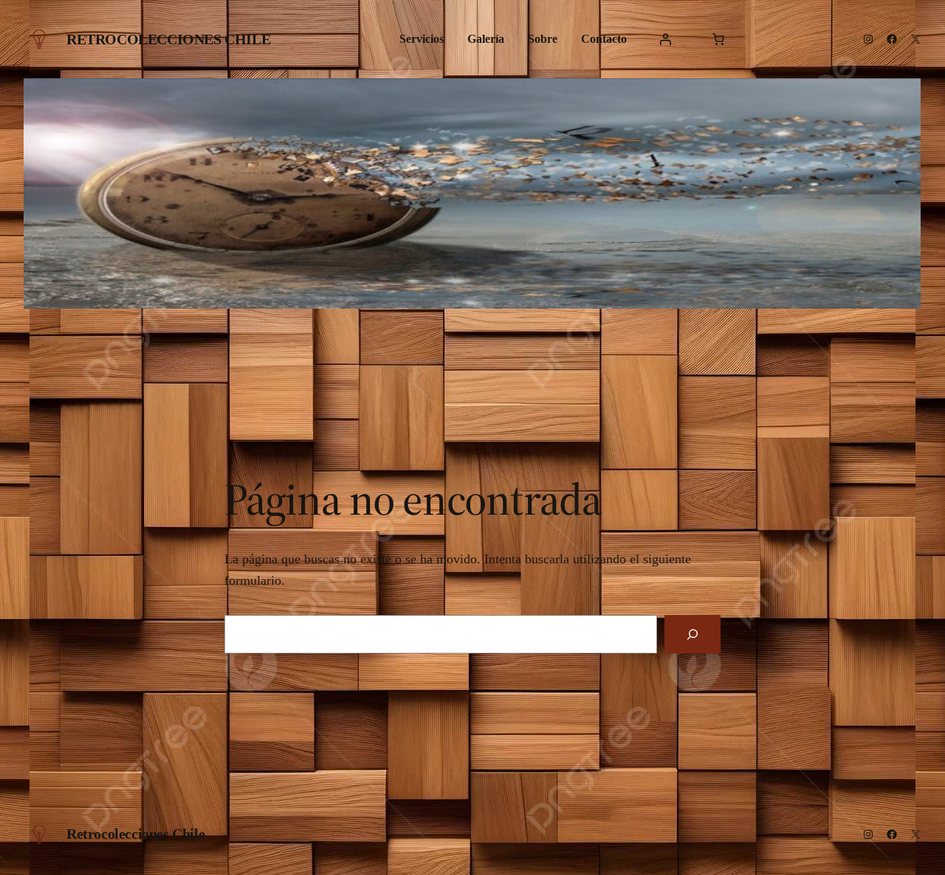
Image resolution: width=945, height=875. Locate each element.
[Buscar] (692, 634)
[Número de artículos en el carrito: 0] (718, 39)
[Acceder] (665, 39)
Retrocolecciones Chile (168, 39)
